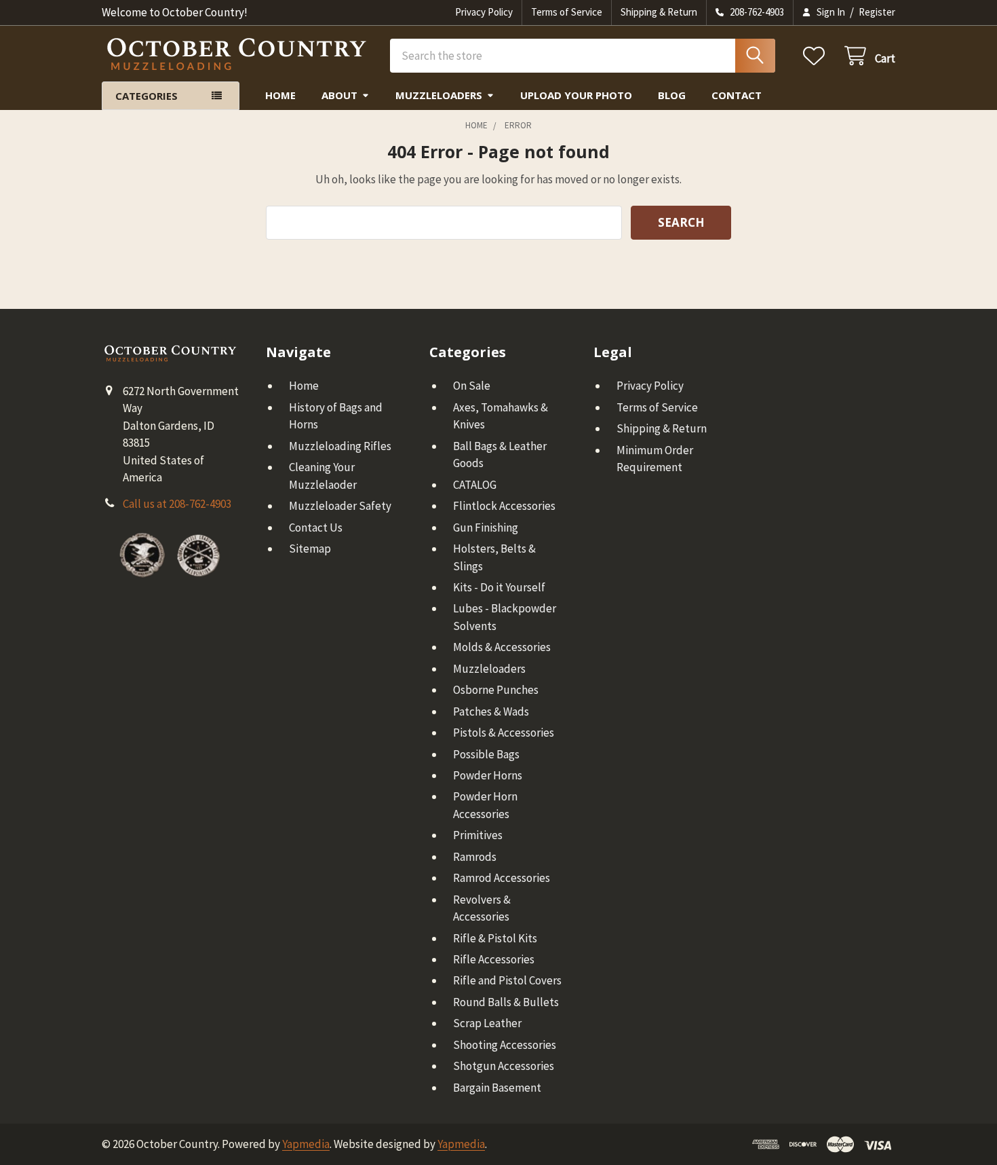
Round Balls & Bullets (506, 1002)
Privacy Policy (484, 11)
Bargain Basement (497, 1087)
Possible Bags (486, 754)
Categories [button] (146, 96)
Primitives (478, 835)
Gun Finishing (485, 527)
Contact (736, 95)
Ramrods (474, 856)
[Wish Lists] (817, 56)
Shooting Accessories (504, 1044)
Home (280, 95)
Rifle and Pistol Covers (507, 980)
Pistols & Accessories (503, 732)
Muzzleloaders (438, 95)
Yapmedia (306, 1143)
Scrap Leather (487, 1023)
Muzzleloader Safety (340, 505)
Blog (672, 95)
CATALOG (474, 484)
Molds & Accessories (502, 647)
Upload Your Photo (576, 95)
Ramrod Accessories (501, 877)
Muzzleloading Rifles (340, 446)
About (339, 95)
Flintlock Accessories (504, 505)
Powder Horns (487, 775)
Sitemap (310, 548)
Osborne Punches (496, 689)
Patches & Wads (491, 711)
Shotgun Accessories (503, 1065)
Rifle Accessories (493, 959)
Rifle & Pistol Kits (495, 938)
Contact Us (316, 527)
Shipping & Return (659, 11)
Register (877, 11)
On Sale (471, 385)
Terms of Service (566, 11)
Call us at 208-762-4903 (177, 503)
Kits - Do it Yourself (499, 587)
